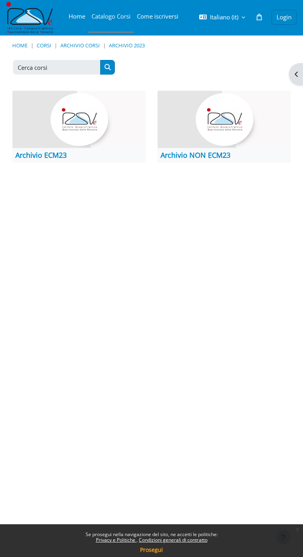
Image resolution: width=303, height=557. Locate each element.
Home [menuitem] (77, 16)
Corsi (44, 45)
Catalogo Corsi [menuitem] (111, 16)
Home (20, 45)
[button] (222, 17)
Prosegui (151, 549)
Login (284, 17)
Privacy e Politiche (116, 539)
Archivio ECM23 (41, 155)
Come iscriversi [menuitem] (157, 16)
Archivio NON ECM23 (195, 155)
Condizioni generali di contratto (173, 539)
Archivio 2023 (127, 45)
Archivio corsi (80, 45)
